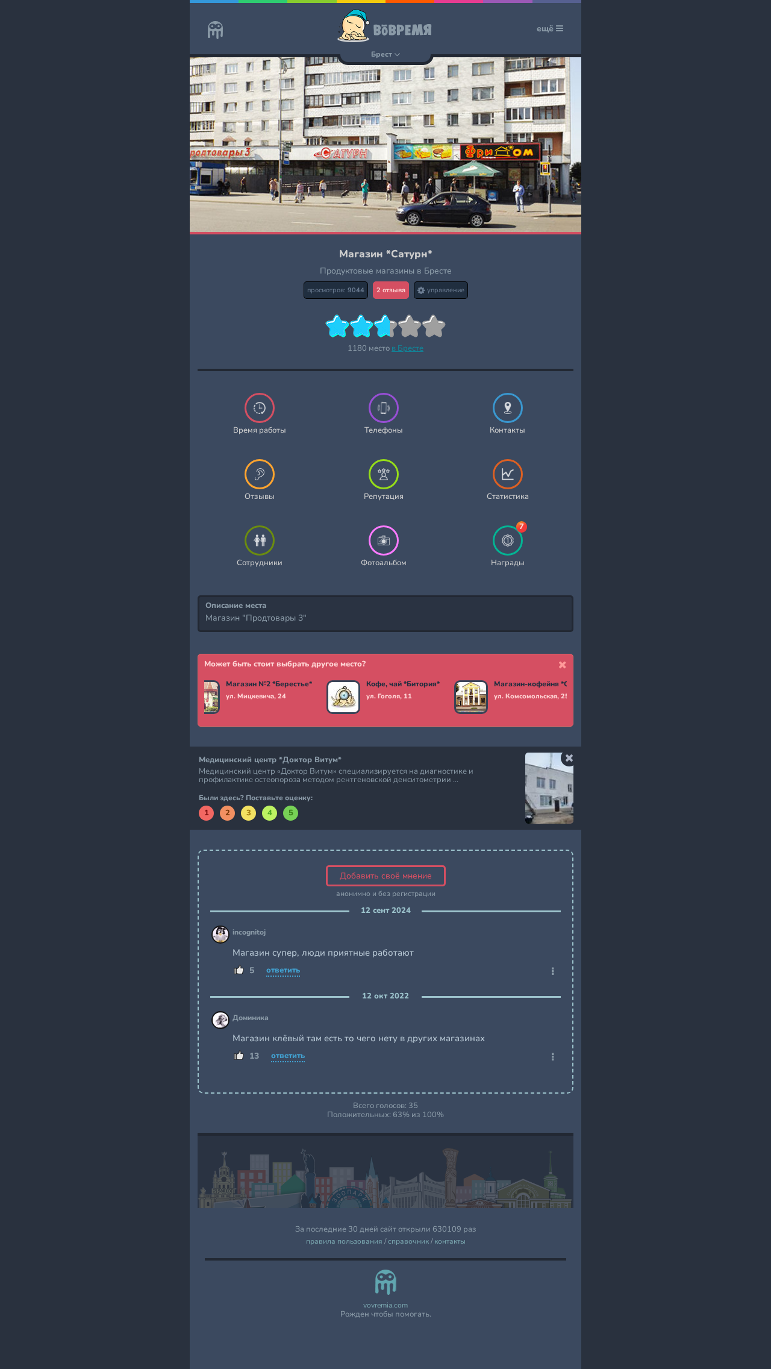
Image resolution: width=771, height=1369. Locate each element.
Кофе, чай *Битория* (403, 684)
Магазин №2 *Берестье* (269, 684)
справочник (408, 1241)
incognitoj (249, 932)
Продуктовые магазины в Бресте (386, 270)
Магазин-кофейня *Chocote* (541, 684)
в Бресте (407, 348)
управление (444, 290)
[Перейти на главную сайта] (215, 31)
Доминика (251, 1018)
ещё (546, 28)
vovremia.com (385, 1305)
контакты (450, 1241)
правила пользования (344, 1241)
